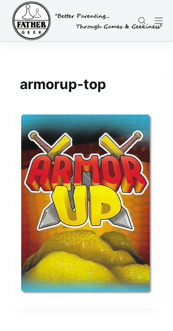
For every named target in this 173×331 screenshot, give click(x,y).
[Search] (141, 20)
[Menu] (159, 21)
